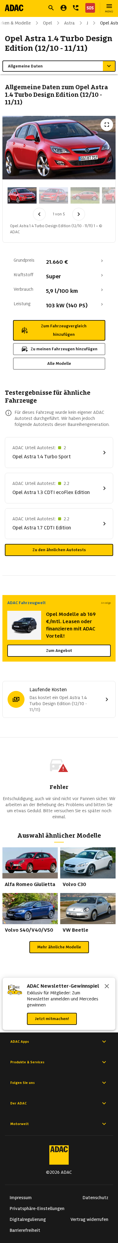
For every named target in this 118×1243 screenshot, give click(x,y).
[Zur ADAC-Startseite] (14, 8)
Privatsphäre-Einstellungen (37, 1208)
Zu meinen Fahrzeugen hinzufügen (64, 349)
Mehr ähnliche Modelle (59, 947)
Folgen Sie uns (22, 1083)
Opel (47, 23)
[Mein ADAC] (63, 7)
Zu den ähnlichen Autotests (59, 549)
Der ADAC (18, 1103)
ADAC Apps (19, 1041)
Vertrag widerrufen (89, 1219)
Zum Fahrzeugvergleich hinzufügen (64, 330)
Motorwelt (19, 1124)
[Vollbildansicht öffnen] (106, 124)
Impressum (21, 1197)
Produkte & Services (27, 1062)
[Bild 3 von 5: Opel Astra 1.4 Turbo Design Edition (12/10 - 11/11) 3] (85, 195)
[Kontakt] (75, 7)
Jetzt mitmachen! (52, 1018)
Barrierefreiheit (25, 1230)
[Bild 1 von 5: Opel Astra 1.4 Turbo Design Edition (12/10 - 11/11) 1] (22, 195)
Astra (69, 23)
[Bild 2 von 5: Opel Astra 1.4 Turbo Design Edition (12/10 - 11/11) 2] (53, 195)
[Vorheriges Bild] (39, 214)
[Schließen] (106, 987)
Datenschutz (95, 1197)
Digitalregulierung (28, 1219)
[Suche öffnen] (51, 7)
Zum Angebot (59, 650)
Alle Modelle (59, 363)
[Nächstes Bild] (78, 214)
